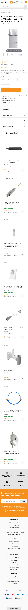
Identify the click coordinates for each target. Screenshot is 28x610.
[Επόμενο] (25, 39)
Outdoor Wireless (19, 9)
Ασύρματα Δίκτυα (10, 9)
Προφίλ (14, 576)
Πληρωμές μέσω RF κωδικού (14, 557)
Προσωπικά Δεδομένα (14, 548)
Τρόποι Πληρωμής (14, 527)
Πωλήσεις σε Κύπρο (14, 567)
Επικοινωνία (14, 585)
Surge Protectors (8, 178)
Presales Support (14, 569)
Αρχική (2, 9)
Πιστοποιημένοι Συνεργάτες (14, 581)
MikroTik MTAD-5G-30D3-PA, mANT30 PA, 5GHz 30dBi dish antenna (12, 453)
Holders (6, 345)
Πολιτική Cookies (14, 546)
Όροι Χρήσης (14, 550)
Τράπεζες (14, 562)
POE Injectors (7, 303)
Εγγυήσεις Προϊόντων (14, 529)
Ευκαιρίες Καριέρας (14, 578)
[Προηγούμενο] (2, 39)
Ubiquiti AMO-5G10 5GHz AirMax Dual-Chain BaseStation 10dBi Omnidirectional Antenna (12, 245)
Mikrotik (13, 100)
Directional (6, 427)
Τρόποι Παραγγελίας (14, 522)
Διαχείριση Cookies (14, 608)
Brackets (6, 262)
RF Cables (6, 386)
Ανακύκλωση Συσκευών (14, 534)
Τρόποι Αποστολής (14, 525)
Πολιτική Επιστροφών (14, 543)
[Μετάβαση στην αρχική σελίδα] (14, 2)
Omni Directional (8, 137)
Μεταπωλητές (14, 583)
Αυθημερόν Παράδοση (14, 564)
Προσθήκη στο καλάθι (11, 89)
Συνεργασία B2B (14, 560)
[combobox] (9, 79)
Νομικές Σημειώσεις (14, 541)
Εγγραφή (23, 501)
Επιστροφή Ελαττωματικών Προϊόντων (14, 532)
